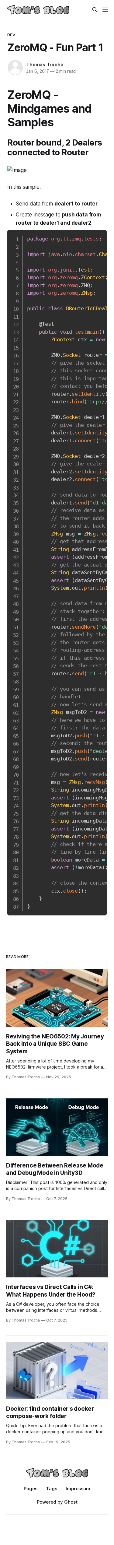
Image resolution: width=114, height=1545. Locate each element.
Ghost (71, 1502)
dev (11, 34)
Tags (51, 1488)
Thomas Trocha (44, 64)
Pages (30, 1488)
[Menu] (105, 10)
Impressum (78, 1488)
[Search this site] (95, 10)
